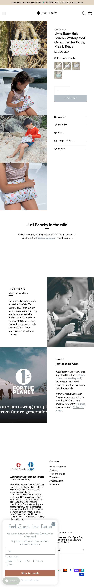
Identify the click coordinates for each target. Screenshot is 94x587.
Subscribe (54, 484)
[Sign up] (83, 550)
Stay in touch (30, 573)
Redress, (81, 404)
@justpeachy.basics (45, 238)
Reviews (53, 470)
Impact (61, 148)
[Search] (84, 13)
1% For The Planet (58, 466)
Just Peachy (60, 29)
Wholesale (54, 477)
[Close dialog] (53, 524)
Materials (62, 124)
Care (60, 132)
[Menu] (4, 13)
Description (59, 117)
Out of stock (70, 98)
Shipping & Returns (67, 140)
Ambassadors (56, 481)
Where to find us (57, 474)
